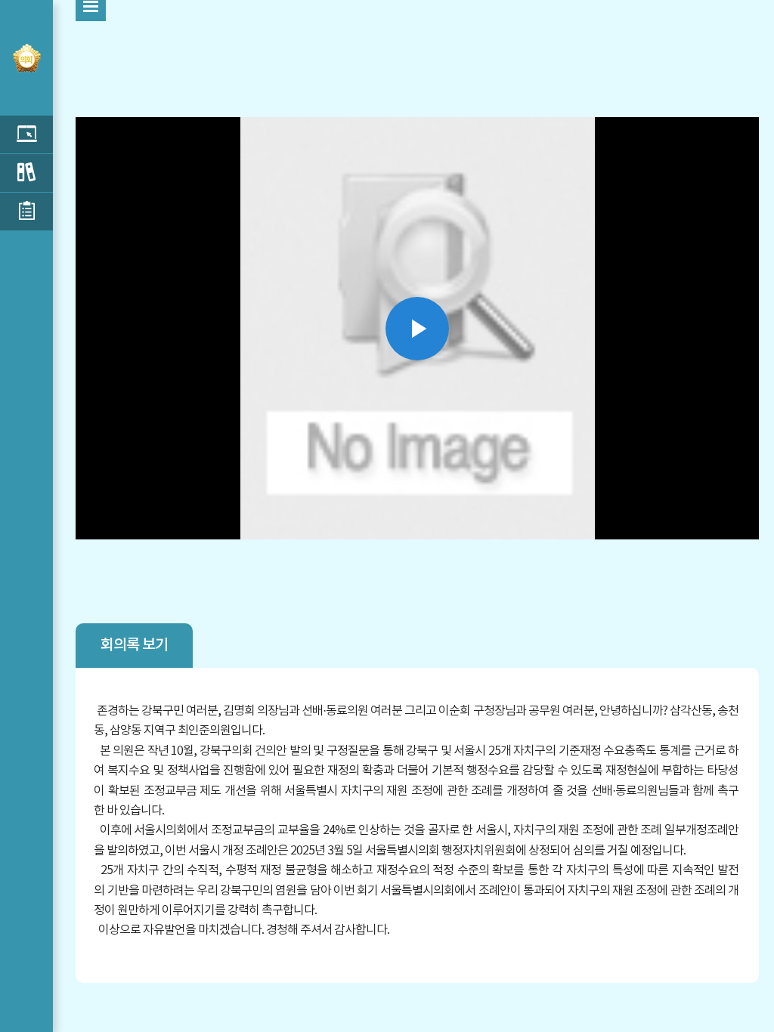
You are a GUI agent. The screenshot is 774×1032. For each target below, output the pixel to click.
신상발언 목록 (26, 211)
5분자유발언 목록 (26, 134)
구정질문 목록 (26, 173)
